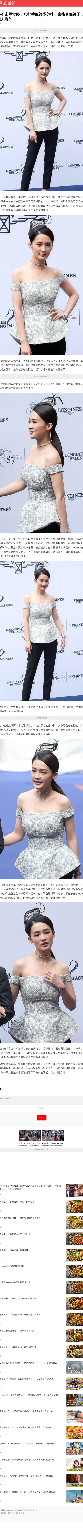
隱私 (20, 1513)
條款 (17, 1513)
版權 (24, 1513)
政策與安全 (11, 1513)
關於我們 (4, 1513)
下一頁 (41, 1117)
